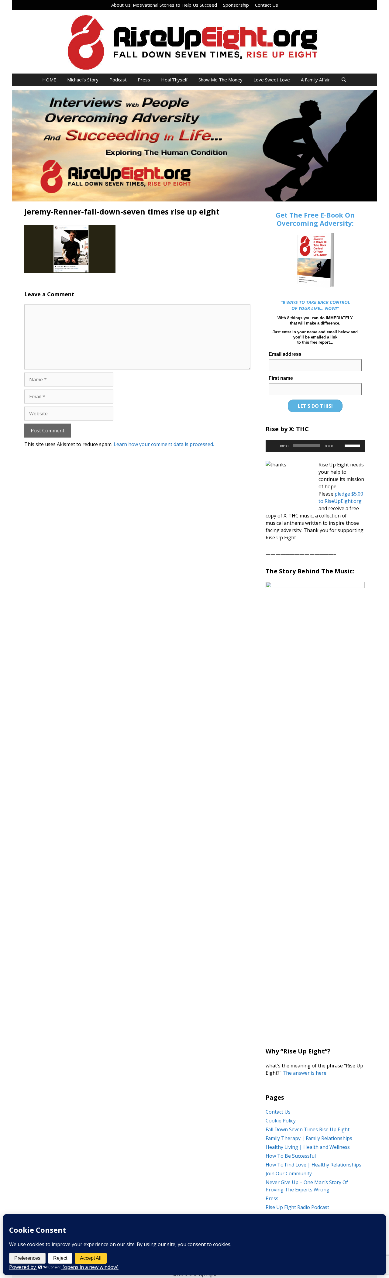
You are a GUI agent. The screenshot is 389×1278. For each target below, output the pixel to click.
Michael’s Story (82, 80)
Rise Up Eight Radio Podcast (297, 1207)
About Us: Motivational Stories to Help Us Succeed (164, 5)
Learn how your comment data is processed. (164, 444)
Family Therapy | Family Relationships (309, 1138)
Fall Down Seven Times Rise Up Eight (307, 1129)
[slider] (353, 445)
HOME (49, 80)
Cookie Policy (281, 1120)
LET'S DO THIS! (315, 406)
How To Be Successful (291, 1156)
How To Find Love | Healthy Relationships (313, 1164)
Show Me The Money (220, 80)
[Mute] (340, 446)
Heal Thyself (174, 80)
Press (144, 80)
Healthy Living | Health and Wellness (308, 1147)
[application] (315, 446)
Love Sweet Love (271, 80)
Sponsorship (236, 5)
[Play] (273, 446)
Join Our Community (289, 1173)
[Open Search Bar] (344, 80)
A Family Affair (315, 80)
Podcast (118, 80)
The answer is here (303, 1073)
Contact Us (266, 5)
